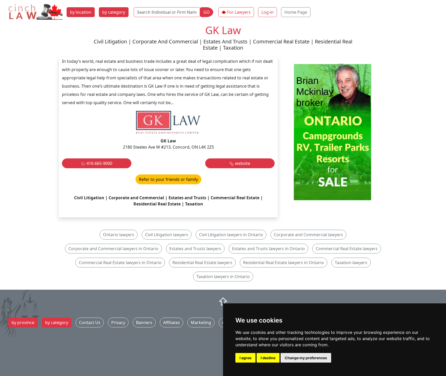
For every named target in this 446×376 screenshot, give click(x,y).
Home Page (295, 12)
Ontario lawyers (118, 234)
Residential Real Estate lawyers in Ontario (283, 262)
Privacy (118, 322)
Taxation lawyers (351, 262)
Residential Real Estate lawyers (202, 262)
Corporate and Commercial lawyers (308, 234)
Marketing (201, 322)
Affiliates (171, 322)
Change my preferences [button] (306, 358)
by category (113, 12)
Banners (144, 322)
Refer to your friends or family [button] (168, 179)
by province (23, 322)
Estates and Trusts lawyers (195, 248)
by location (80, 12)
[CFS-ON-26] (332, 131)
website (242, 163)
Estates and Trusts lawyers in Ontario (268, 248)
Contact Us (89, 322)
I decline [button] (268, 358)
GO (206, 12)
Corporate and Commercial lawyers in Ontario (113, 248)
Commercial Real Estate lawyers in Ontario (120, 262)
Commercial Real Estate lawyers (347, 248)
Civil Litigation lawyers (166, 234)
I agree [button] (245, 358)
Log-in (267, 12)
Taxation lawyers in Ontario (223, 276)
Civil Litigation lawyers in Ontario (231, 234)
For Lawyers (239, 12)
